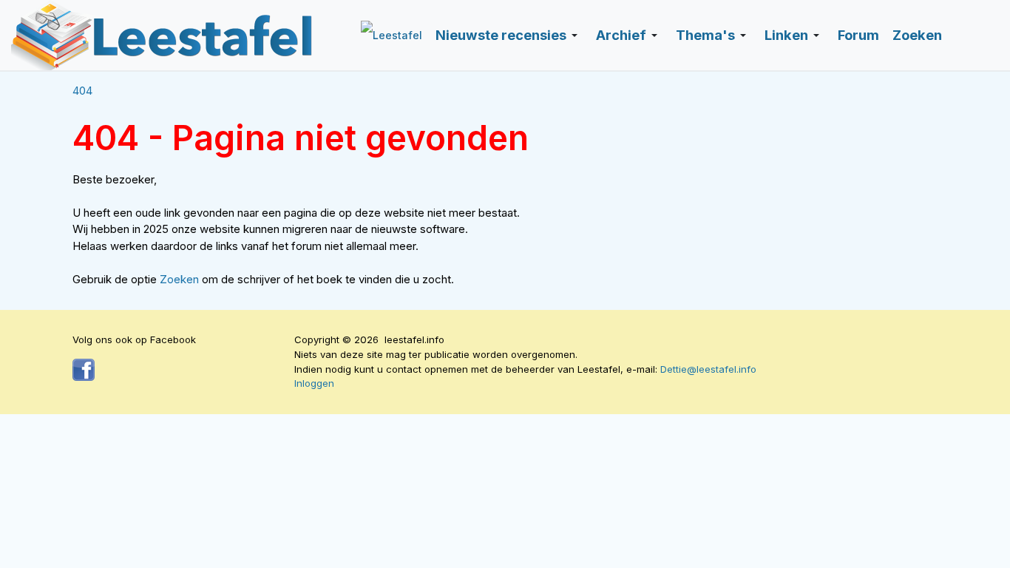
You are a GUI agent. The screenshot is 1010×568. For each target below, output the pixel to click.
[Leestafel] (162, 35)
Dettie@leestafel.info (708, 369)
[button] (509, 35)
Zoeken (181, 279)
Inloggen (314, 383)
